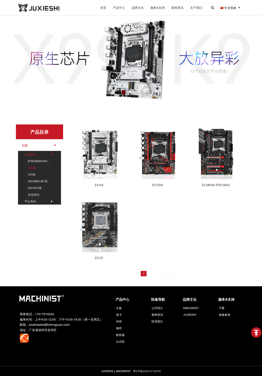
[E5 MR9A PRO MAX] (216, 178)
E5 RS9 (157, 185)
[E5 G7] (99, 251)
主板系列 (221, 111)
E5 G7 (99, 258)
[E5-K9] (99, 178)
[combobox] (230, 8)
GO (171, 273)
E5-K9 (99, 185)
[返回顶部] (256, 332)
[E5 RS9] (157, 178)
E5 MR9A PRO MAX (216, 185)
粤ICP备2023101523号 (147, 371)
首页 (205, 111)
